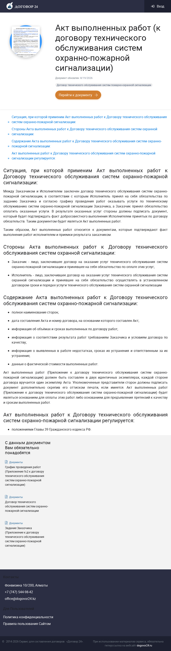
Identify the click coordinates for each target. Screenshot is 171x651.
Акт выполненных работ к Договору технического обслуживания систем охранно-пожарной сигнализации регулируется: (83, 156)
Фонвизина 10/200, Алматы (26, 585)
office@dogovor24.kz (20, 598)
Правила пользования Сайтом (27, 623)
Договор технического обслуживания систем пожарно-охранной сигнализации (104, 85)
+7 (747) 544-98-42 (19, 592)
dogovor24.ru (144, 645)
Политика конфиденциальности (28, 617)
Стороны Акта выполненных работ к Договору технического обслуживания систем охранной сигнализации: (84, 131)
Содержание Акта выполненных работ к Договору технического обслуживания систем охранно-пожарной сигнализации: (87, 143)
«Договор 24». (74, 641)
